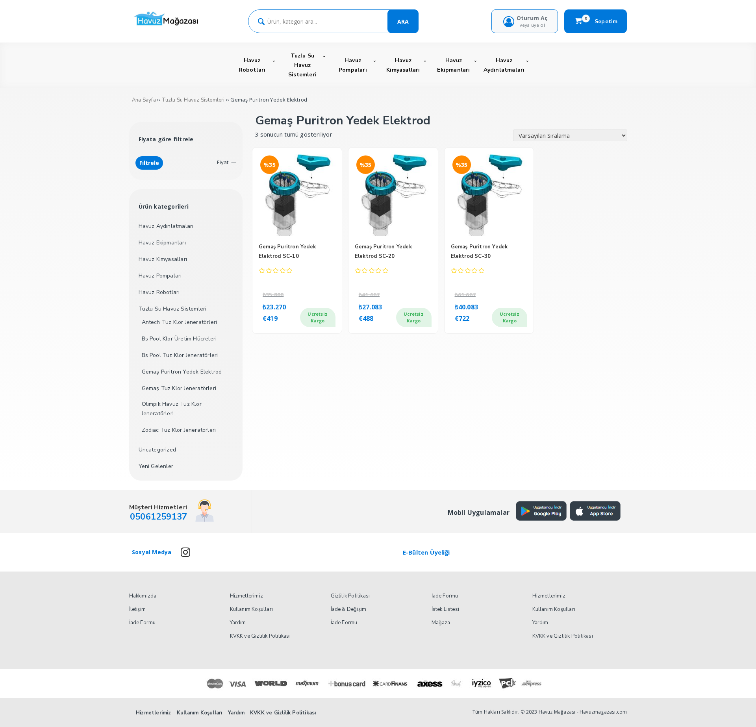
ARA (403, 21)
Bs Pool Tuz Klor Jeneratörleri (180, 355)
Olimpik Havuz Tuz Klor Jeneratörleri (172, 408)
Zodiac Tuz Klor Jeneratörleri (179, 430)
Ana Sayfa (144, 100)
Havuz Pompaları (160, 275)
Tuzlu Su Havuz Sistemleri (193, 100)
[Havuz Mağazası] (168, 26)
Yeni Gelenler (156, 466)
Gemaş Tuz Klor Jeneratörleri (179, 388)
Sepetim (601, 21)
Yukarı (731, 710)
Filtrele (149, 162)
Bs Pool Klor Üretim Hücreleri (179, 338)
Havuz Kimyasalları (163, 259)
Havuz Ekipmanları (162, 242)
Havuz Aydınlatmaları (166, 226)
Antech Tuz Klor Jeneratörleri (179, 322)
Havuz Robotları (159, 292)
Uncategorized (157, 449)
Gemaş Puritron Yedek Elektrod (182, 372)
